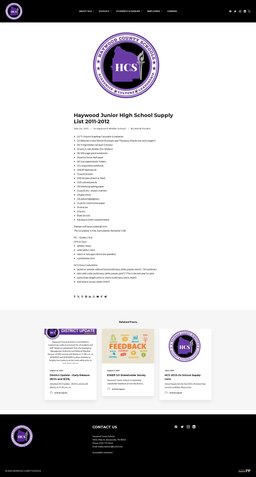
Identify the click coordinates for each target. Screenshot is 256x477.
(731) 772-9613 (106, 443)
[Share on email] (105, 296)
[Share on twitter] (78, 296)
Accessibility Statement (102, 452)
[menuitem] (86, 11)
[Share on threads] (82, 296)
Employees (153, 11)
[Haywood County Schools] (14, 11)
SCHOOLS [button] (104, 11)
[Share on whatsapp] (94, 296)
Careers (172, 11)
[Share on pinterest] (86, 296)
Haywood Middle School (111, 128)
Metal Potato (143, 128)
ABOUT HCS (85, 11)
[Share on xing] (101, 296)
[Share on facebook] (74, 296)
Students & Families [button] (128, 11)
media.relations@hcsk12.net (110, 446)
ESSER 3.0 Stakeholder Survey (126, 375)
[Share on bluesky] (97, 296)
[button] (231, 11)
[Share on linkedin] (90, 296)
